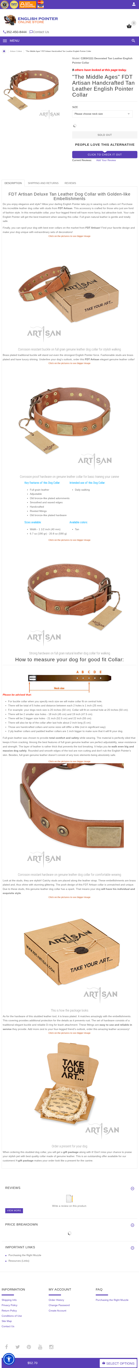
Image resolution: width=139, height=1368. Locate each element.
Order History (56, 1299)
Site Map (7, 1321)
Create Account (57, 1310)
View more (14, 1210)
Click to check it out (105, 154)
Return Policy (9, 1310)
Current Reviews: (82, 160)
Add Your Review (106, 160)
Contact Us (41, 32)
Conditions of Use (12, 1315)
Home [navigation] (4, 51)
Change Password (59, 1305)
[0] (129, 27)
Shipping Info (9, 1299)
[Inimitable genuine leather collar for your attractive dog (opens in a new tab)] (69, 595)
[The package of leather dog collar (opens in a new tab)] (69, 953)
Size (75, 107)
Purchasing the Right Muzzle (25, 1255)
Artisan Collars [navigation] (16, 51)
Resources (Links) (19, 1260)
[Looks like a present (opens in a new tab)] (69, 1088)
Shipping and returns (43, 183)
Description (13, 183)
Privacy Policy (9, 1305)
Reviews (70, 183)
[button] (133, 41)
